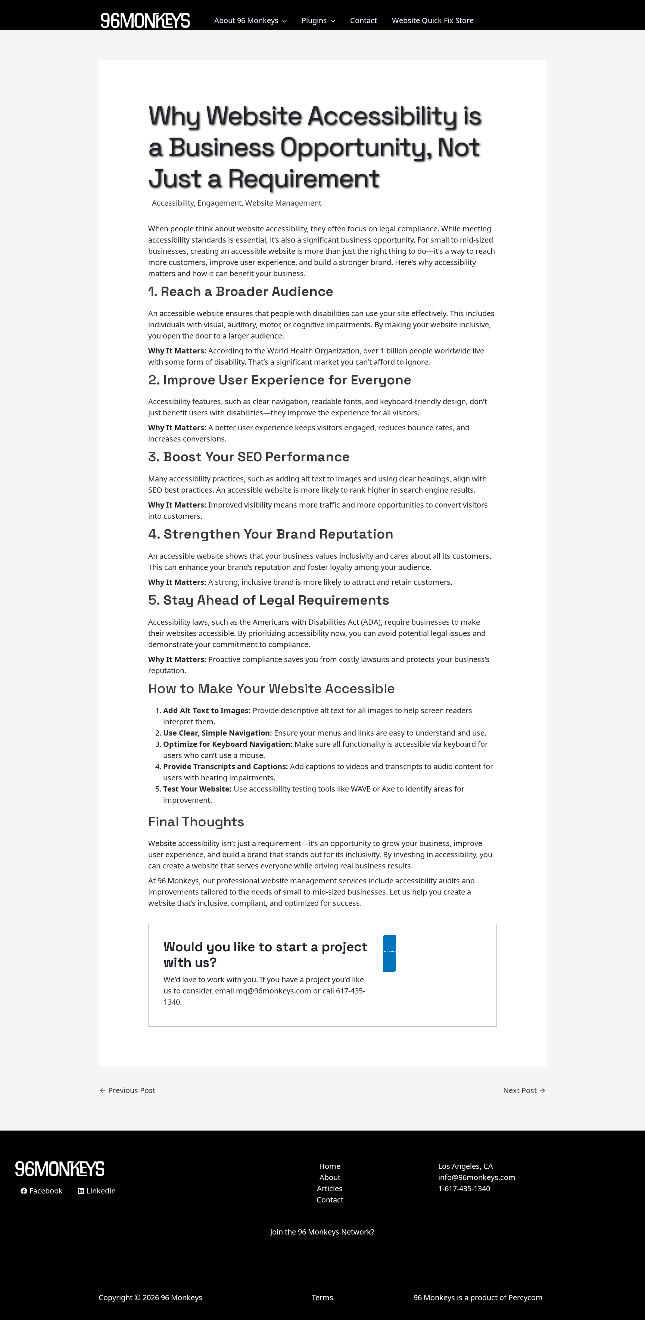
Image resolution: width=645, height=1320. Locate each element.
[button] (432, 953)
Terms (322, 1297)
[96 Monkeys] (145, 20)
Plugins (314, 20)
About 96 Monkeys (246, 20)
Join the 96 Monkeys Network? (322, 1232)
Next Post (524, 1090)
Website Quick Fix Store (433, 20)
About (330, 1177)
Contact (363, 20)
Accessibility (173, 203)
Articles (330, 1188)
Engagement (219, 203)
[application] (282, 20)
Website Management (283, 203)
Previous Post (127, 1090)
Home (329, 1166)
